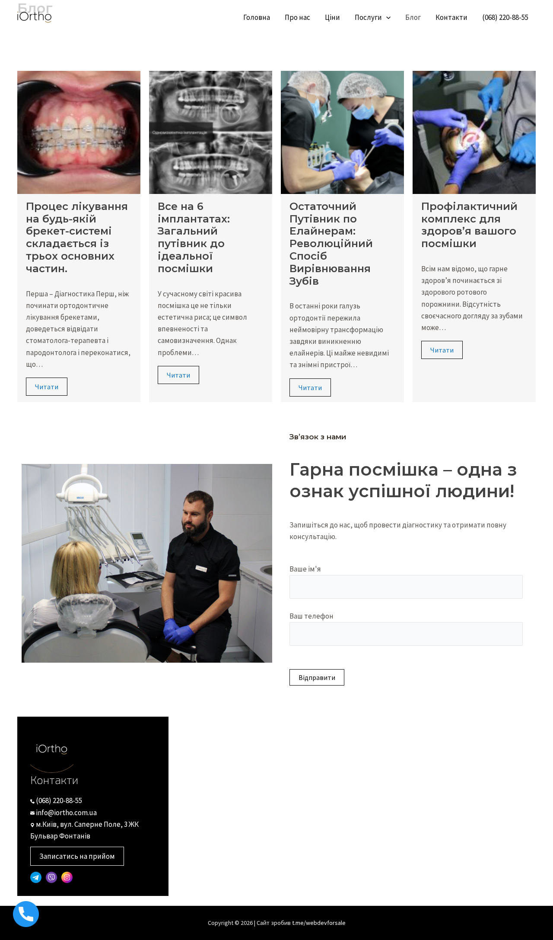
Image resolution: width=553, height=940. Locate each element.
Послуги (368, 17)
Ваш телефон (311, 616)
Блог (413, 17)
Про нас (297, 17)
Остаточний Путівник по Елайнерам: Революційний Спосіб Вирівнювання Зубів (331, 243)
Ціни (332, 17)
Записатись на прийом (77, 856)
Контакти (451, 17)
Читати (46, 386)
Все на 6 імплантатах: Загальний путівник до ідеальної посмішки (194, 237)
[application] (386, 17)
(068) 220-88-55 (505, 17)
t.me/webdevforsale (319, 923)
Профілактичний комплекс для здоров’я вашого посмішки (469, 225)
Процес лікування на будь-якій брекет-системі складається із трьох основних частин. (77, 237)
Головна (256, 17)
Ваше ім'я (305, 569)
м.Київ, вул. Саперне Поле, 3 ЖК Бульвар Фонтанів (84, 830)
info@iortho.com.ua (66, 812)
